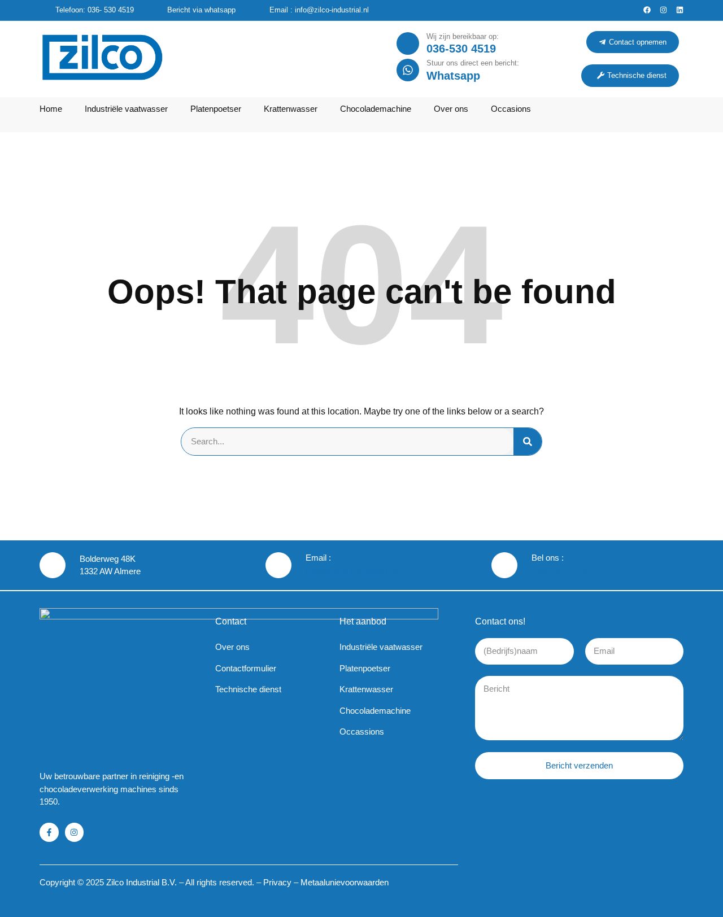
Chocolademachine (375, 108)
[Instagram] (663, 10)
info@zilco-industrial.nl (351, 571)
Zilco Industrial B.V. (141, 882)
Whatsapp (453, 75)
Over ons (451, 108)
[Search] (527, 441)
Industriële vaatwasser (126, 108)
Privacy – (281, 882)
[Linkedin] (679, 10)
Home (51, 108)
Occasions (511, 108)
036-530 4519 (461, 48)
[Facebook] (647, 10)
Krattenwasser (290, 108)
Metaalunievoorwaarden (344, 882)
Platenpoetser (215, 108)
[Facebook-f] (49, 832)
